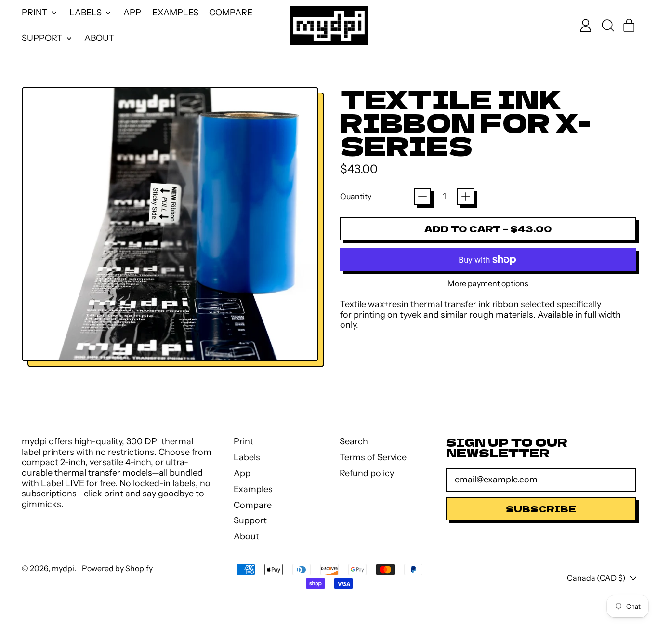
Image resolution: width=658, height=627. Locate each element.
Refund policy (367, 473)
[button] (607, 25)
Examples (175, 12)
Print (243, 441)
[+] (465, 196)
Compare (230, 12)
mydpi (63, 568)
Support (250, 520)
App (132, 12)
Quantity (355, 196)
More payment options (487, 283)
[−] (422, 196)
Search (354, 441)
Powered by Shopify (117, 568)
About (99, 38)
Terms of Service (373, 457)
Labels (247, 457)
